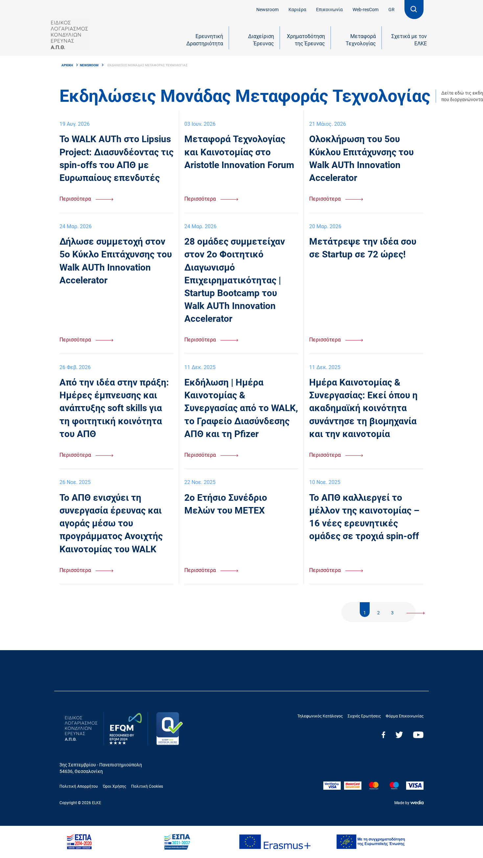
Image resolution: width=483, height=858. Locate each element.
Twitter (399, 734)
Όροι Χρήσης (114, 786)
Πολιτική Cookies (147, 786)
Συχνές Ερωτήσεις (364, 716)
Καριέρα (297, 9)
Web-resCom (366, 9)
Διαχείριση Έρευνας (261, 40)
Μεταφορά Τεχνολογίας (361, 40)
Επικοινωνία (329, 9)
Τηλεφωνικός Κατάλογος (320, 716)
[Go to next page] (415, 609)
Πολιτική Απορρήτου (78, 786)
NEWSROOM (89, 65)
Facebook (383, 734)
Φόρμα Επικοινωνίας (405, 716)
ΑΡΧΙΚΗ (67, 65)
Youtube (418, 734)
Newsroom (267, 9)
